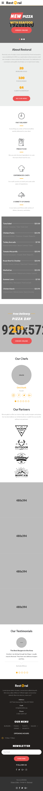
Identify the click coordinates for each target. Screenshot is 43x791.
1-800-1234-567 (21, 714)
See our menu (21, 98)
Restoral (29, 782)
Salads (33, 726)
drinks (16, 728)
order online (21, 341)
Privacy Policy (15, 782)
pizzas (16, 726)
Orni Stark (21, 387)
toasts (25, 726)
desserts (25, 728)
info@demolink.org (21, 708)
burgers (7, 726)
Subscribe (21, 758)
